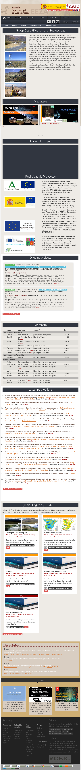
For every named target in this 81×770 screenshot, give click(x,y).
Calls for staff (40, 729)
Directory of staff (29, 735)
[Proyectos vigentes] (17, 733)
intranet (75, 22)
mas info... (57, 283)
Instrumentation (30, 745)
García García (25, 353)
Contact (56, 10)
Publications (18, 730)
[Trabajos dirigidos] (17, 737)
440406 (66, 376)
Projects (23, 25)
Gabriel (9, 337)
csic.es (65, 22)
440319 (66, 357)
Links (27, 755)
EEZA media (41, 736)
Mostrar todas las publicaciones (13, 489)
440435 (66, 350)
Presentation (30, 730)
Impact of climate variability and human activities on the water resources (19, 580)
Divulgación (54, 18)
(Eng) (52, 173)
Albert (9, 380)
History (28, 732)
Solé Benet (24, 380)
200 (65, 353)
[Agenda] (40, 734)
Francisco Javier (12, 350)
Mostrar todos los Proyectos (11, 314)
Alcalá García (25, 350)
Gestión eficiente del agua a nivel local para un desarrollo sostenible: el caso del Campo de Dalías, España (21, 622)
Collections (29, 749)
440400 (66, 337)
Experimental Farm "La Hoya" (7, 740)
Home (9, 18)
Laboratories (30, 747)
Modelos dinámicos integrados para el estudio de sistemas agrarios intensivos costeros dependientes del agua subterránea (59, 542)
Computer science (29, 742)
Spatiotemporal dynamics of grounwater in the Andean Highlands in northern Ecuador (21, 541)
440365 (66, 348)
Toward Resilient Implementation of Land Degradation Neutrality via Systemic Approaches (27, 665)
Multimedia (40, 747)
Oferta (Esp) (46, 173)
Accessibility (64, 10)
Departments (7, 736)
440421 (66, 335)
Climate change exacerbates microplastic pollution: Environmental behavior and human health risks (30, 671)
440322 (66, 373)
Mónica (9, 353)
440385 (66, 380)
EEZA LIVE (29, 753)
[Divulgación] (41, 745)
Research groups (6, 733)
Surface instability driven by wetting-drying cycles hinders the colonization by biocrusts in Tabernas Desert (31, 659)
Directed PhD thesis (50, 25)
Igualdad (66, 18)
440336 (66, 346)
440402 (66, 341)
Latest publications (35, 25)
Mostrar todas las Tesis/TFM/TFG (12, 634)
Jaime (9, 341)
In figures (29, 751)
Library (28, 738)
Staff (50, 10)
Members (14, 25)
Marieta (9, 366)
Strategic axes (5, 729)
